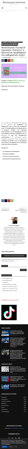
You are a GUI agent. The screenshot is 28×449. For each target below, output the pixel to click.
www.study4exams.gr (7, 280)
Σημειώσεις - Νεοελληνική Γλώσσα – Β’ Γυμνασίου (9, 45)
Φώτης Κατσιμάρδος (7, 57)
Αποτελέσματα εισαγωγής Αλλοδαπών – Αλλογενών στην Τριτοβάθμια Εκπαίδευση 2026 (17, 332)
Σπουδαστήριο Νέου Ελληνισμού (9, 290)
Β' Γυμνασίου (12, 11)
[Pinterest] (9, 60)
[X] (5, 60)
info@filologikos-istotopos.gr (17, 428)
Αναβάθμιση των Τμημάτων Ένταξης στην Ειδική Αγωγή (21, 210)
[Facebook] (2, 60)
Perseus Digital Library (7, 278)
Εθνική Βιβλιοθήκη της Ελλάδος (9, 284)
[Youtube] (19, 438)
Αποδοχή (4, 446)
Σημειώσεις (16, 43)
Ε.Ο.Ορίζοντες (5, 282)
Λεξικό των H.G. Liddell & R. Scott (9, 288)
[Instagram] (12, 438)
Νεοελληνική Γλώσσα (19, 42)
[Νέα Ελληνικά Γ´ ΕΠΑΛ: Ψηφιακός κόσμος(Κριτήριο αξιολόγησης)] (5, 387)
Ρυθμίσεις (7, 444)
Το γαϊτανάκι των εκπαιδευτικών (5, 209)
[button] (26, 8)
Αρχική (2, 11)
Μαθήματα (12, 42)
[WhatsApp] (12, 60)
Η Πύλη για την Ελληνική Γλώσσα (9, 286)
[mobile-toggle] (2, 8)
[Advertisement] (14, 27)
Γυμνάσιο (7, 11)
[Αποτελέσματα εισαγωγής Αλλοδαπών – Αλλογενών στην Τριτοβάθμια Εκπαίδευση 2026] (5, 333)
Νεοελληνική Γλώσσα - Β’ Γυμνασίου (7, 43)
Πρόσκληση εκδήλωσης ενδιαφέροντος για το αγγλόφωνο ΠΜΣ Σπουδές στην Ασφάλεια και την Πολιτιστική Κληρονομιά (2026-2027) (18, 369)
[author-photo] (14, 223)
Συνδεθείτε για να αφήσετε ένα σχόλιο (14, 255)
